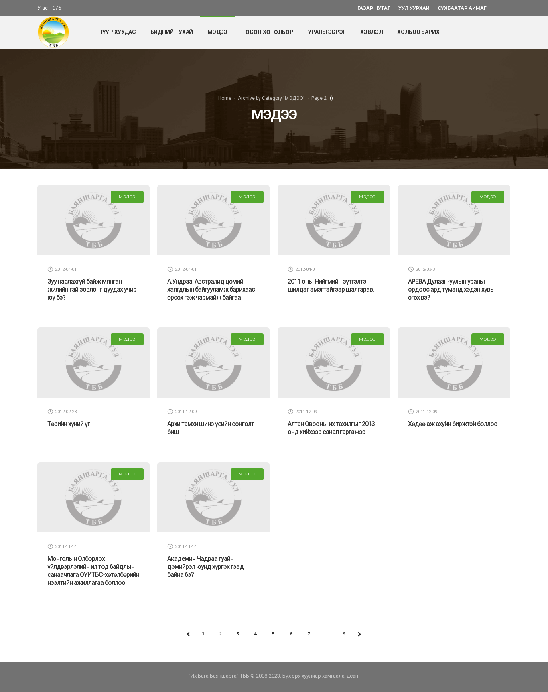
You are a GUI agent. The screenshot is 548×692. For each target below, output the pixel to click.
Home (224, 98)
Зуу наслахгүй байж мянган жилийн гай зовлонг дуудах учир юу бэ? (91, 289)
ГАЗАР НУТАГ (373, 8)
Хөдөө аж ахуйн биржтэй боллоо (452, 424)
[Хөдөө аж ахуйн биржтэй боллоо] (454, 362)
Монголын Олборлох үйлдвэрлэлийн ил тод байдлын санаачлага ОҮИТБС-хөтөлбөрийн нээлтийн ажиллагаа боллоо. (93, 570)
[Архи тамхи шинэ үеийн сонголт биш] (213, 362)
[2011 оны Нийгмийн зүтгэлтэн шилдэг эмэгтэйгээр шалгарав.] (334, 220)
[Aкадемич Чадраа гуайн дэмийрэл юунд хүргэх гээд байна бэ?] (213, 497)
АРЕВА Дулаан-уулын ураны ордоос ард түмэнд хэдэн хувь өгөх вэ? (450, 289)
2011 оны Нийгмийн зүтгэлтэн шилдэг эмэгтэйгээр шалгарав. (331, 285)
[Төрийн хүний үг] (93, 362)
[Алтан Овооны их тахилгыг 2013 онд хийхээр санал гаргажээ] (334, 362)
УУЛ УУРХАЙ (414, 8)
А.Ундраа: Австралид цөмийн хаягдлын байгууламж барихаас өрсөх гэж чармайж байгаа (211, 289)
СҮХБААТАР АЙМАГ (462, 8)
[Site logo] (53, 32)
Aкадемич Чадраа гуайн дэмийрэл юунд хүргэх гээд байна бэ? (205, 566)
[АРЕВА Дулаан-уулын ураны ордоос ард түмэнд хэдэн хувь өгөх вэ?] (454, 220)
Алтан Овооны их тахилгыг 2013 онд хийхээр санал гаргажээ (331, 428)
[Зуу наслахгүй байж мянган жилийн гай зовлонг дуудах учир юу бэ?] (93, 220)
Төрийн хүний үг (68, 424)
